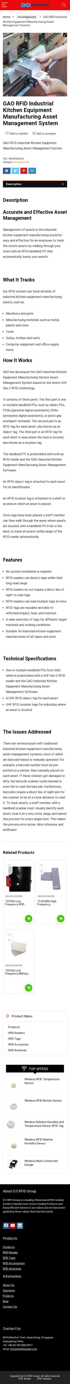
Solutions (9, 1290)
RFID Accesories (18, 1044)
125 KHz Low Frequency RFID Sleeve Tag (14, 904)
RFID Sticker (24, 1378)
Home (6, 17)
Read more (28, 918)
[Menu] (4, 5)
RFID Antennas (17, 1050)
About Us (8, 1285)
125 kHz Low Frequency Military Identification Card (16, 973)
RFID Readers (16, 1032)
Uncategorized (27, 17)
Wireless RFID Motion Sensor (43, 1100)
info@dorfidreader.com (23, 1349)
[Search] (64, 5)
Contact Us (10, 1306)
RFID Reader (10, 1252)
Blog (5, 1301)
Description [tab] (13, 184)
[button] (65, 35)
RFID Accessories (14, 1263)
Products (14, 1027)
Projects (8, 1295)
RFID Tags (14, 1038)
